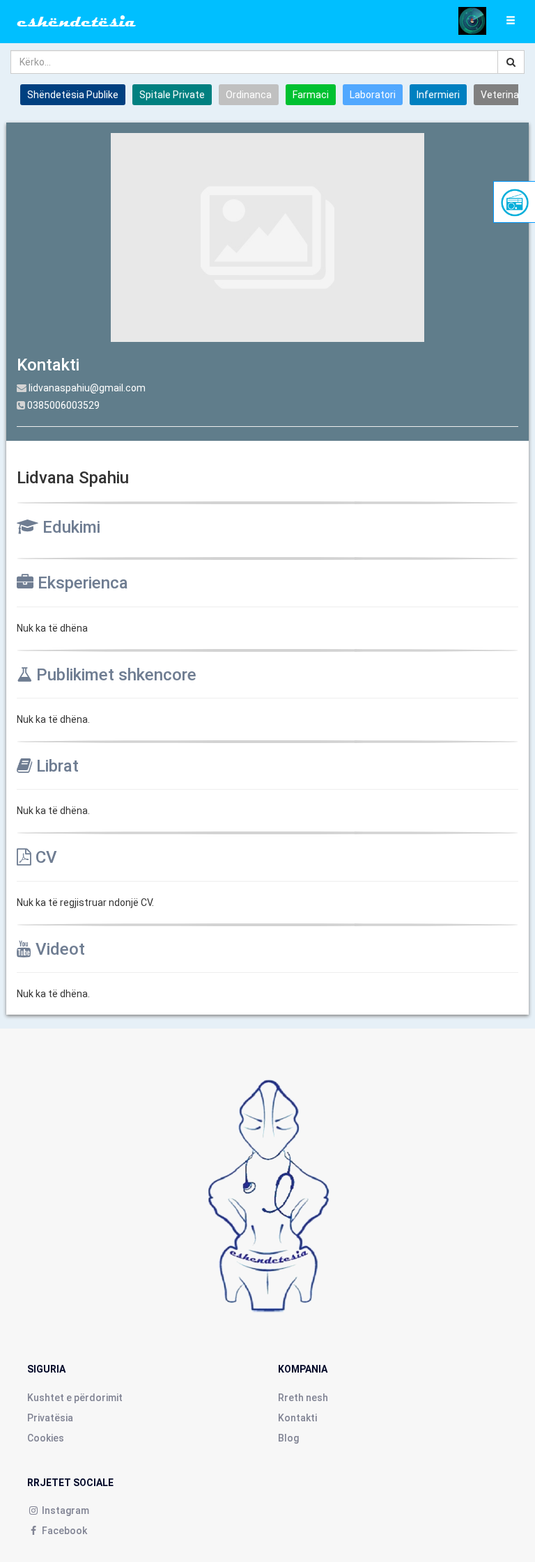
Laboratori (373, 94)
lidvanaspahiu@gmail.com (87, 387)
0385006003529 (63, 405)
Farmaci (311, 94)
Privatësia (50, 1417)
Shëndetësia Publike (72, 94)
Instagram (64, 1510)
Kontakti (297, 1417)
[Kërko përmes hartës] (472, 20)
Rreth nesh (303, 1397)
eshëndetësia (76, 21)
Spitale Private (172, 94)
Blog (288, 1438)
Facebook (63, 1530)
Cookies (45, 1438)
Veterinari (503, 94)
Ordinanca (249, 94)
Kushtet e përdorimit (75, 1397)
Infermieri (438, 94)
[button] (510, 20)
